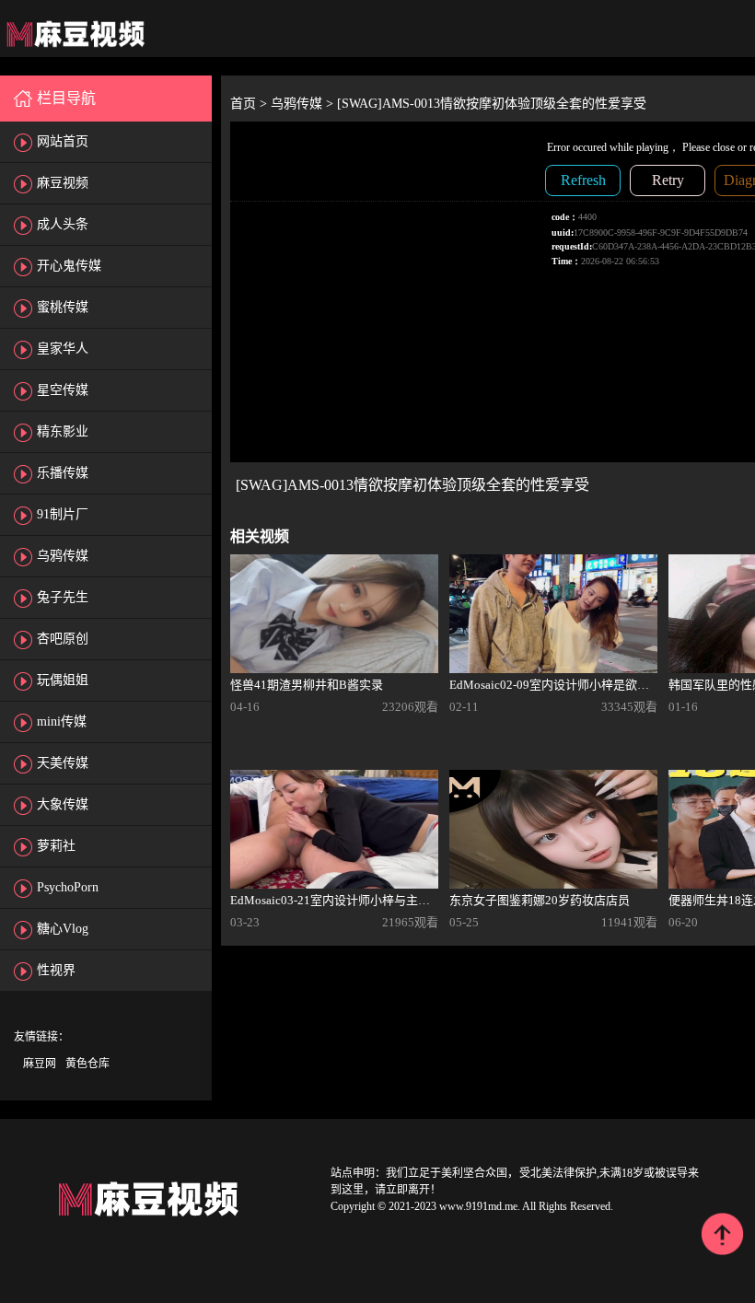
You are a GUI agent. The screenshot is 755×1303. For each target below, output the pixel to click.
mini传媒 (62, 721)
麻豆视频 (62, 183)
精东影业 (62, 431)
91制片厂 (62, 514)
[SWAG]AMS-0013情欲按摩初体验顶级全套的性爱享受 (491, 104)
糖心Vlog (62, 929)
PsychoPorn (68, 887)
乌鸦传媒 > (304, 104)
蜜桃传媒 (62, 307)
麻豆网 (39, 1063)
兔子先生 (62, 597)
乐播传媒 (62, 473)
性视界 (56, 970)
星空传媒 (62, 390)
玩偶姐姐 (62, 680)
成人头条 (62, 224)
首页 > (250, 104)
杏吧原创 (62, 639)
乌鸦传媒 (62, 556)
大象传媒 (62, 804)
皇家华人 (62, 348)
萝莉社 (56, 846)
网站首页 (62, 141)
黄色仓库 (87, 1063)
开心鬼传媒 (69, 266)
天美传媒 (62, 763)
